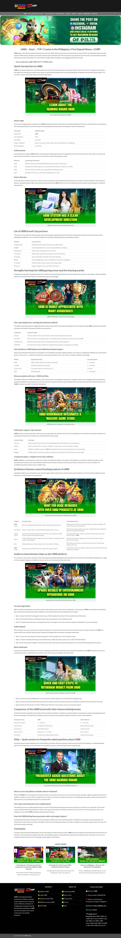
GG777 (40, 62)
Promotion (86, 13)
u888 (30, 62)
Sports (74, 13)
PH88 (35, 62)
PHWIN (45, 62)
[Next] (107, 863)
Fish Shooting (49, 13)
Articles (94, 13)
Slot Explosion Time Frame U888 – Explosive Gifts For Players (60, 866)
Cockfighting (59, 13)
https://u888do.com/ (100, 906)
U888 (25, 13)
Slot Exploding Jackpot (35, 13)
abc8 (50, 62)
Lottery (67, 13)
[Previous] (13, 863)
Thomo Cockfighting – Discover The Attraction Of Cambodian (92, 866)
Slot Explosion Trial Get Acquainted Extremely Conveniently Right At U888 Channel (28, 867)
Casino (79, 13)
